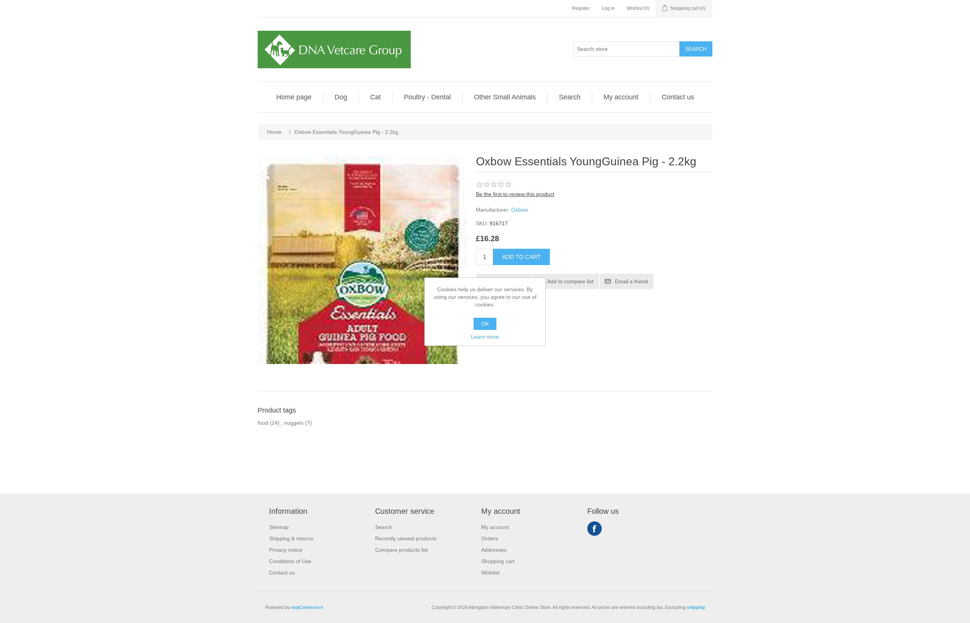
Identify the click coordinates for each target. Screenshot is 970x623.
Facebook (594, 528)
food (263, 423)
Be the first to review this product (515, 194)
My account (621, 97)
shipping (696, 607)
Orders (489, 538)
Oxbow (519, 210)
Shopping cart (498, 561)
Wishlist (490, 573)
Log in (608, 8)
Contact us (678, 97)
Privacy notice (285, 550)
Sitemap (279, 527)
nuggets (294, 423)
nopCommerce (307, 607)
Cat (375, 97)
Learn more (485, 337)
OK (485, 324)
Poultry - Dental (427, 97)
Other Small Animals (505, 97)
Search (569, 97)
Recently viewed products (405, 538)
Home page (293, 97)
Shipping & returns (291, 538)
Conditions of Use (290, 561)
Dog (341, 97)
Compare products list (401, 550)
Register (581, 8)
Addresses (494, 550)
